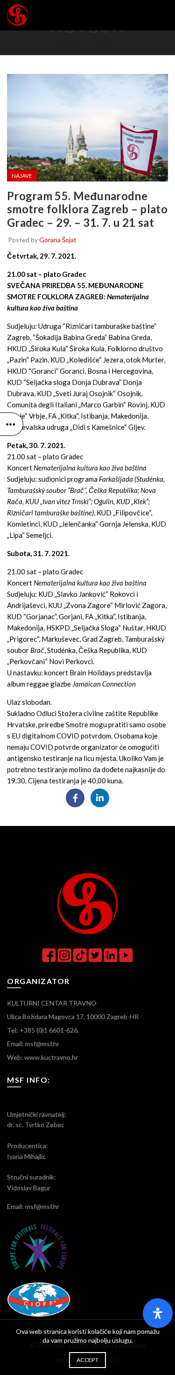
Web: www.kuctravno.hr (42, 1057)
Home (73, 43)
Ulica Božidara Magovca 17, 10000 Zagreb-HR (73, 1016)
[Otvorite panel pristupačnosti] (158, 1313)
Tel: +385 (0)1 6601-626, (43, 1030)
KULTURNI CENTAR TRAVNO (52, 1003)
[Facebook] (75, 798)
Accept (87, 1359)
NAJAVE (106, 43)
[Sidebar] (11, 424)
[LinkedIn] (100, 798)
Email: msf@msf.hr (33, 1044)
